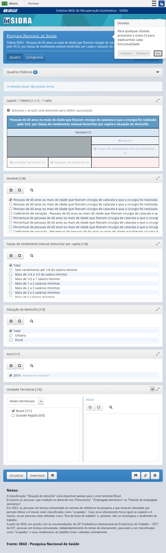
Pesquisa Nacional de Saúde (32, 35)
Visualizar (17, 475)
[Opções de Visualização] (52, 475)
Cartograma (34, 57)
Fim (158, 53)
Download (37, 475)
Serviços (33, 3)
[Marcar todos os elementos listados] (11, 190)
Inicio (90, 400)
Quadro (15, 57)
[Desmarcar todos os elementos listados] (19, 190)
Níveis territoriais (22, 401)
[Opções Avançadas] (155, 475)
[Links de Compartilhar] (145, 475)
